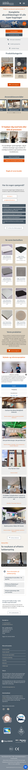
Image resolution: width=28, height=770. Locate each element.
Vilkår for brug (11, 763)
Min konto (4, 663)
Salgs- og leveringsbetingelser (18, 756)
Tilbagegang (14, 389)
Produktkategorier (14, 53)
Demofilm (13, 444)
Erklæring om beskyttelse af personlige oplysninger (13, 762)
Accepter (14, 385)
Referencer (14, 417)
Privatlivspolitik (14, 758)
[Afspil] (3, 565)
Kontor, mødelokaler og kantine (17, 530)
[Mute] (23, 565)
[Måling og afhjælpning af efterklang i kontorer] (14, 585)
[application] (14, 559)
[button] (26, 374)
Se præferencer (14, 393)
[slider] (13, 565)
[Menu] (23, 3)
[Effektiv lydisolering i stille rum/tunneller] (14, 591)
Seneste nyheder (7, 416)
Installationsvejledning (7, 657)
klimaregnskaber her (10, 687)
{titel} (11, 395)
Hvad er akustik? (5, 652)
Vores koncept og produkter (8, 654)
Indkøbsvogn (5, 665)
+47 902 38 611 (6, 623)
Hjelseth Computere (18, 767)
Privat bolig (13, 503)
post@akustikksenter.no (7, 624)
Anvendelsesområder (14, 97)
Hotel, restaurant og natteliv (17, 416)
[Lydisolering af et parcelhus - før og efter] (14, 578)
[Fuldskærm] (25, 565)
